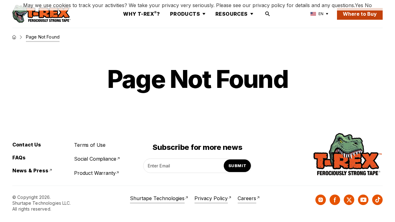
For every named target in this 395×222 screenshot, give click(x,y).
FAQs (19, 157)
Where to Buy (360, 14)
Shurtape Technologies (157, 198)
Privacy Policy (211, 198)
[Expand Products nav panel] (204, 13)
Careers (247, 198)
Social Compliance (95, 159)
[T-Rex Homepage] (42, 14)
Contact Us (26, 144)
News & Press (30, 170)
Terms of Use (90, 145)
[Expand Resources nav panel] (251, 13)
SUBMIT (237, 165)
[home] (14, 37)
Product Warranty (94, 173)
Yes (359, 5)
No (368, 5)
